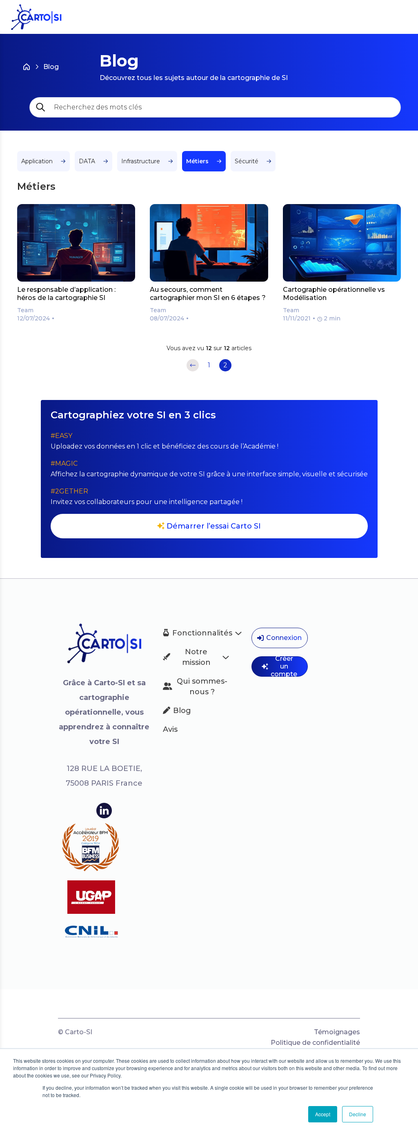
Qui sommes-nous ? (202, 686)
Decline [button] (357, 1114)
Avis (170, 729)
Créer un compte (284, 666)
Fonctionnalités (200, 633)
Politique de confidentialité (315, 1042)
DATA (87, 161)
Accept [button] (322, 1114)
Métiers (197, 161)
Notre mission (196, 657)
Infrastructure (140, 161)
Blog (51, 67)
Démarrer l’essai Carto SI (214, 526)
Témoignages (337, 1032)
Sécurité (246, 161)
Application (37, 161)
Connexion (284, 638)
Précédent (193, 365)
